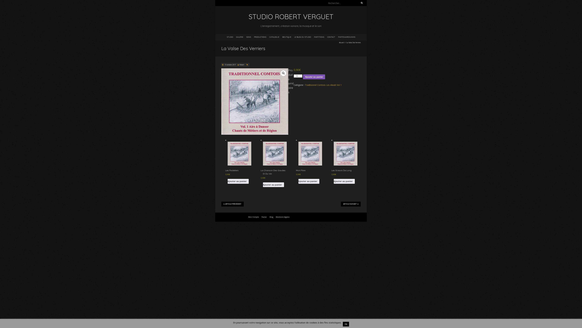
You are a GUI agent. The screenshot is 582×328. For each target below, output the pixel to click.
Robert (241, 65)
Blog (271, 217)
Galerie (239, 37)
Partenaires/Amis (346, 37)
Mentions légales (282, 217)
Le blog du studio (302, 37)
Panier (264, 217)
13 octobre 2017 (230, 65)
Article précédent (233, 204)
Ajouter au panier (314, 77)
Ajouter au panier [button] (237, 181)
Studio (230, 37)
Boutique (286, 37)
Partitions (319, 37)
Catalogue (274, 37)
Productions (260, 37)
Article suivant (350, 204)
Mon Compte (253, 217)
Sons (248, 37)
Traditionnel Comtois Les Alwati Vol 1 (323, 85)
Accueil (341, 42)
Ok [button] (346, 324)
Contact (331, 37)
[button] (283, 73)
